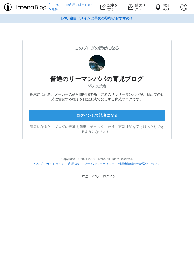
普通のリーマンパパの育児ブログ (97, 78)
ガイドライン (55, 164)
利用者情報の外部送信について (139, 164)
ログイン (109, 176)
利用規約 (74, 164)
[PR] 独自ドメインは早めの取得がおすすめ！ (97, 18)
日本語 (83, 176)
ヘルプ (38, 164)
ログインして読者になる (97, 115)
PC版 (95, 176)
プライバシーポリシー (99, 164)
